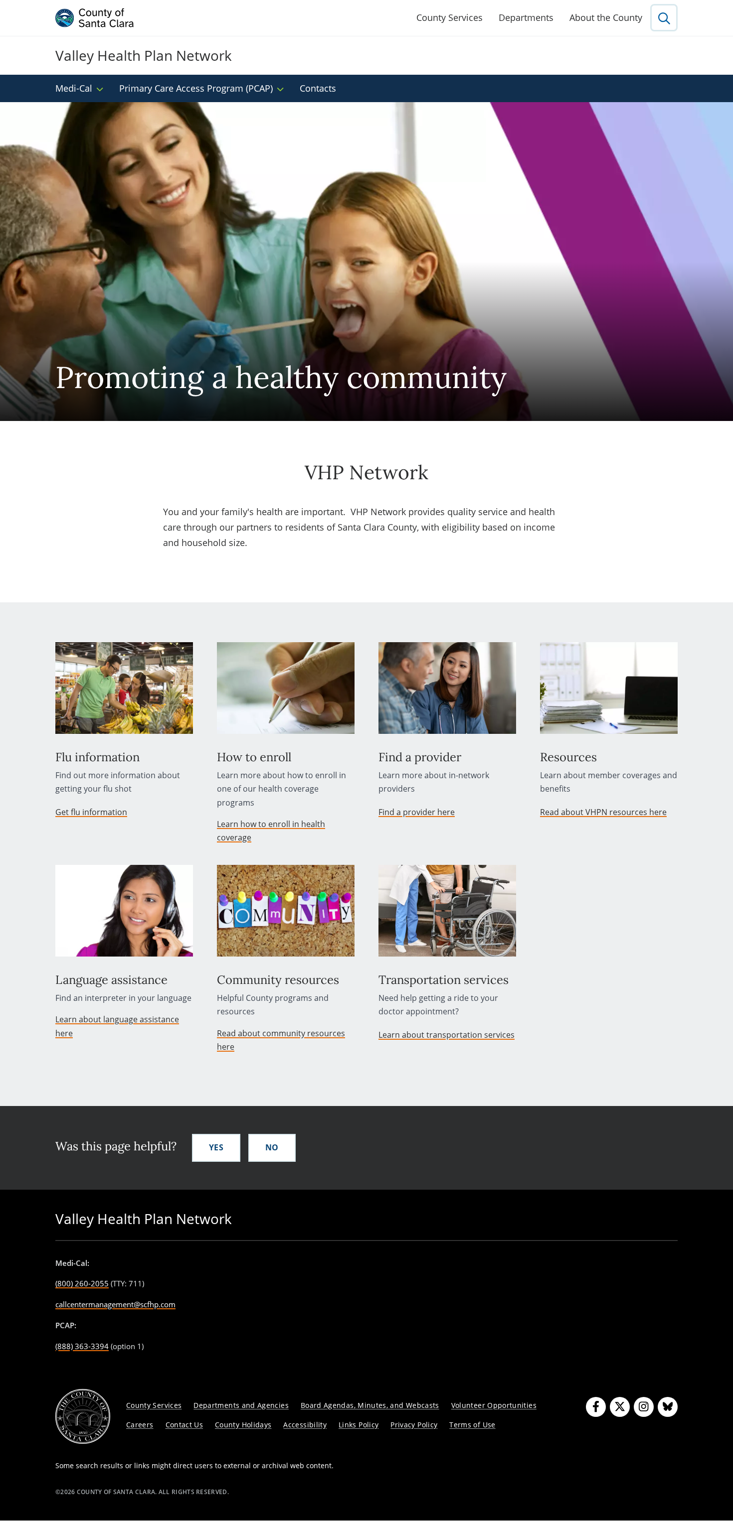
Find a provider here (416, 812)
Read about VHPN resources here (603, 812)
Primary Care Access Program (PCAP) (196, 88)
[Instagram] (644, 1407)
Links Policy (358, 1424)
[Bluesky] (668, 1407)
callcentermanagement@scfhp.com (115, 1304)
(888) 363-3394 (82, 1346)
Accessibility (305, 1424)
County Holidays (243, 1424)
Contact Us (184, 1424)
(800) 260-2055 (82, 1283)
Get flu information (91, 812)
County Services (449, 17)
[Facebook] (596, 1407)
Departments (526, 17)
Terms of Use (472, 1424)
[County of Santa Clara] (94, 18)
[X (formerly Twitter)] (620, 1407)
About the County (605, 17)
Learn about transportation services (446, 1034)
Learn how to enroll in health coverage (271, 831)
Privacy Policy (413, 1424)
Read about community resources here (281, 1040)
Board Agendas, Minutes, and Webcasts (370, 1405)
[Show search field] (664, 17)
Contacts (318, 88)
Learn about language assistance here (117, 1026)
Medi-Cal (73, 88)
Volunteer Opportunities (494, 1405)
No (272, 1147)
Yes (216, 1147)
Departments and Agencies (241, 1405)
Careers (140, 1424)
